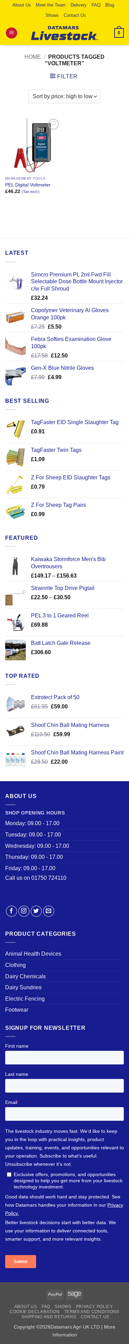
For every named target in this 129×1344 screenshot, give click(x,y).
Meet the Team (51, 5)
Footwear (16, 1010)
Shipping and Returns (48, 1316)
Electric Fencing (25, 999)
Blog (109, 5)
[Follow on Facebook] (11, 911)
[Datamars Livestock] (64, 33)
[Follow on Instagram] (24, 911)
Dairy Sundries (23, 987)
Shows (52, 15)
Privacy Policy (94, 1306)
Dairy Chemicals (25, 976)
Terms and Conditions (91, 1311)
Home (32, 57)
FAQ (96, 5)
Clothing (15, 965)
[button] (11, 33)
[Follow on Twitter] (36, 911)
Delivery (79, 5)
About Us (21, 5)
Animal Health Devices (33, 954)
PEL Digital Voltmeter (28, 184)
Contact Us (75, 15)
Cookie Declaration (35, 1311)
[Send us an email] (48, 911)
